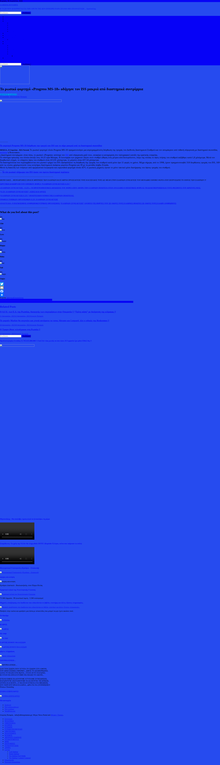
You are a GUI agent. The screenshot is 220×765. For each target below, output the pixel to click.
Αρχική (7, 17)
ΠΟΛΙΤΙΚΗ (9, 19)
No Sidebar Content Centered (20, 758)
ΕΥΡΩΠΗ (13, 29)
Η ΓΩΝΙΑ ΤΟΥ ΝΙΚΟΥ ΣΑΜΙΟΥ (22, 52)
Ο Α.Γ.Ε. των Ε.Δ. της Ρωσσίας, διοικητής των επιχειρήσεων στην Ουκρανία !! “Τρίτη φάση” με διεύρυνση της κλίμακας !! (58, 312)
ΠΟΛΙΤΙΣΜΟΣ (15, 48)
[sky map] (4, 638)
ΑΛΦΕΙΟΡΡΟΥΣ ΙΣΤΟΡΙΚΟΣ (16, 44)
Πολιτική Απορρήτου (12, 762)
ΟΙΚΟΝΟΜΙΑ (10, 37)
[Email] (110, 287)
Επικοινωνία (9, 760)
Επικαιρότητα (18, 298)
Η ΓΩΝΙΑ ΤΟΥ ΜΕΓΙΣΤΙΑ (19, 50)
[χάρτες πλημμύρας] (7, 656)
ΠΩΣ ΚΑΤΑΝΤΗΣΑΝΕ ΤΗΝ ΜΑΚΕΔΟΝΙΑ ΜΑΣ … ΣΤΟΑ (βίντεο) (26, 300)
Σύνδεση (8, 705)
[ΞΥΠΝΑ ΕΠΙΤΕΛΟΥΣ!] (10, 696)
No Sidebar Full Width (17, 756)
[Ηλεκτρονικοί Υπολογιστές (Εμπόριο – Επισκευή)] (19, 572)
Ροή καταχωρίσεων (12, 707)
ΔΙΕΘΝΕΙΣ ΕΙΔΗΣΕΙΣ (13, 35)
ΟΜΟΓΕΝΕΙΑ (14, 27)
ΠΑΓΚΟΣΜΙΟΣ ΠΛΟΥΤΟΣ (19, 39)
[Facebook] (110, 291)
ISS (67, 155)
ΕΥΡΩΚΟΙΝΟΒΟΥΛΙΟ (18, 31)
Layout (7, 750)
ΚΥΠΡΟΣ (13, 25)
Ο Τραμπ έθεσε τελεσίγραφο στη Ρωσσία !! (20, 329)
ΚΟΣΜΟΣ (8, 21)
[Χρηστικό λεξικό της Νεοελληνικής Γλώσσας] (17, 594)
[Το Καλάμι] (5, 620)
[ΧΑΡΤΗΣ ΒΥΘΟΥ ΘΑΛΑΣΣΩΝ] (13, 647)
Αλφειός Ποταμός (20, 97)
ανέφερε (3, 152)
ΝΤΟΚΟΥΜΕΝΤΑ (12, 739)
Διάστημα (10, 298)
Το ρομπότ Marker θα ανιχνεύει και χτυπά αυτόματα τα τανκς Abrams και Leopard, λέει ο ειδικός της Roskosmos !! (54, 320)
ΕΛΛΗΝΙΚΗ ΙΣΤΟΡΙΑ (18, 46)
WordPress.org (10, 711)
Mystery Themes (57, 715)
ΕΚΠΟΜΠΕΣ (10, 744)
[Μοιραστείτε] (110, 295)
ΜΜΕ (7, 741)
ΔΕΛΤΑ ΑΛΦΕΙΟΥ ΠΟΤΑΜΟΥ (21, 54)
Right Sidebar (14, 754)
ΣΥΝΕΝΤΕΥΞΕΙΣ (11, 746)
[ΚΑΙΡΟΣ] (4, 629)
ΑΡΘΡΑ (8, 748)
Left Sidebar (13, 752)
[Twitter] (110, 284)
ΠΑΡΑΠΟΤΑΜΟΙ (21, 56)
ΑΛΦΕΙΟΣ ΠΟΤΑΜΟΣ (9, 5)
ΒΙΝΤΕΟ (8, 41)
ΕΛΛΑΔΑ (8, 33)
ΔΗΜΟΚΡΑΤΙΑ (15, 23)
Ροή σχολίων (9, 709)
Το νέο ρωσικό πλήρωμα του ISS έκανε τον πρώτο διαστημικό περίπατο (35, 172)
